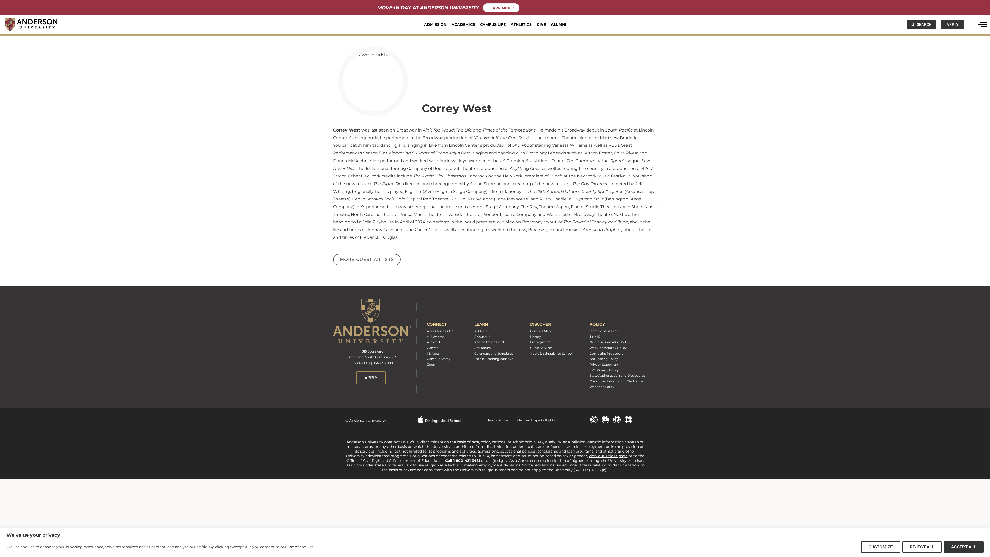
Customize (881, 547)
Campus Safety (438, 359)
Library (535, 337)
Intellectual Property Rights (531, 420)
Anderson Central (440, 331)
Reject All (922, 547)
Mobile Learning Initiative (493, 359)
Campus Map (540, 331)
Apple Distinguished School (551, 353)
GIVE (541, 24)
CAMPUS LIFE (493, 24)
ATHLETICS (521, 24)
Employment (540, 342)
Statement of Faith (604, 331)
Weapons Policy (602, 387)
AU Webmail (436, 337)
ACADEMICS (463, 24)
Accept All (963, 547)
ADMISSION (435, 24)
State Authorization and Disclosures (617, 376)
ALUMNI (558, 24)
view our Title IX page (608, 456)
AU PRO (480, 331)
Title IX (595, 337)
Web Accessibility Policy (608, 348)
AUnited (433, 342)
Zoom (431, 364)
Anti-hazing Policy (604, 359)
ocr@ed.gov (497, 460)
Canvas (432, 348)
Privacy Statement (604, 364)
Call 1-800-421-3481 (463, 460)
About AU (482, 337)
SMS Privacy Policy (604, 370)
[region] (495, 542)
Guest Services (541, 348)
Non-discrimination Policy (610, 342)
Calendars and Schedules (493, 353)
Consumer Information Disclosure (616, 381)
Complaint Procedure (606, 353)
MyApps (433, 353)
